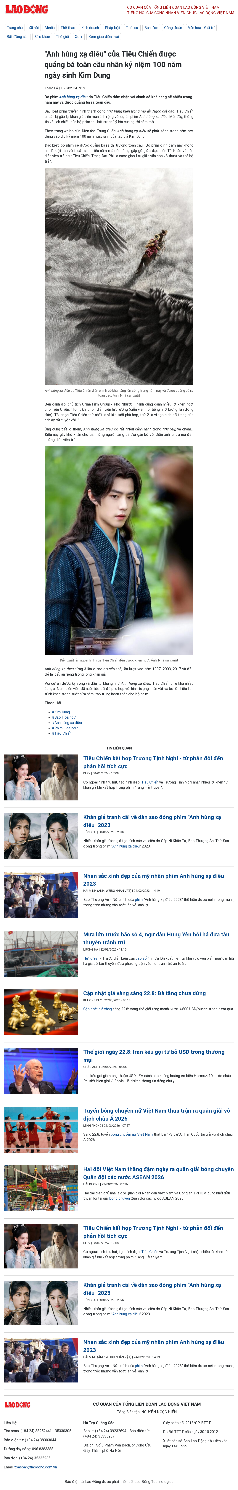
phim (139, 899)
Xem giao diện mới (104, 36)
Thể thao (68, 27)
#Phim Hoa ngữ (65, 728)
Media (50, 27)
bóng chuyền (119, 1198)
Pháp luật (112, 27)
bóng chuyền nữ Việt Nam (132, 1134)
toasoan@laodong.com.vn (35, 1467)
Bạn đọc (151, 27)
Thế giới (62, 36)
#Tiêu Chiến (61, 733)
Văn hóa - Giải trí (201, 27)
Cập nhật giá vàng (97, 1009)
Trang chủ (15, 27)
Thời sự (132, 27)
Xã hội (34, 27)
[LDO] (41, 778)
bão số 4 (143, 958)
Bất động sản (17, 36)
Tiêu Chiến (149, 782)
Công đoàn (173, 27)
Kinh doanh (90, 27)
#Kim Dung (61, 712)
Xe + (79, 36)
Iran (86, 1076)
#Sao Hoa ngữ (64, 717)
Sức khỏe (42, 36)
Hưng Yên (91, 958)
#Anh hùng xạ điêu (67, 722)
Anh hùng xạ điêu (73, 97)
